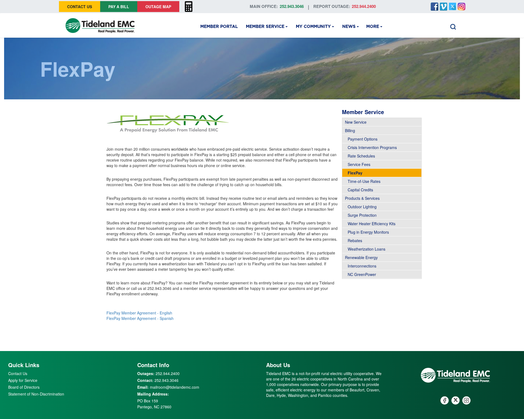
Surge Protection (362, 215)
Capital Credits (360, 189)
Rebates (355, 240)
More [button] (372, 27)
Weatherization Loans (366, 249)
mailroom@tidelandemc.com (174, 387)
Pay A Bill (118, 6)
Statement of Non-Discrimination (36, 394)
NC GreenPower (362, 274)
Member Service (265, 27)
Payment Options (362, 139)
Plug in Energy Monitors (368, 232)
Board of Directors (24, 387)
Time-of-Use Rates (364, 181)
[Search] (453, 25)
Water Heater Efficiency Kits (371, 223)
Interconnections (362, 266)
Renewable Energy (361, 257)
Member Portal (219, 27)
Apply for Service (22, 380)
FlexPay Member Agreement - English (139, 313)
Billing (350, 130)
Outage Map (158, 6)
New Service (356, 122)
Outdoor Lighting (362, 206)
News (349, 27)
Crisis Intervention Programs (372, 147)
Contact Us (79, 6)
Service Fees (359, 164)
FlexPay (355, 173)
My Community (313, 27)
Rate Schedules (361, 156)
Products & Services (362, 198)
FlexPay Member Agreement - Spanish (140, 318)
